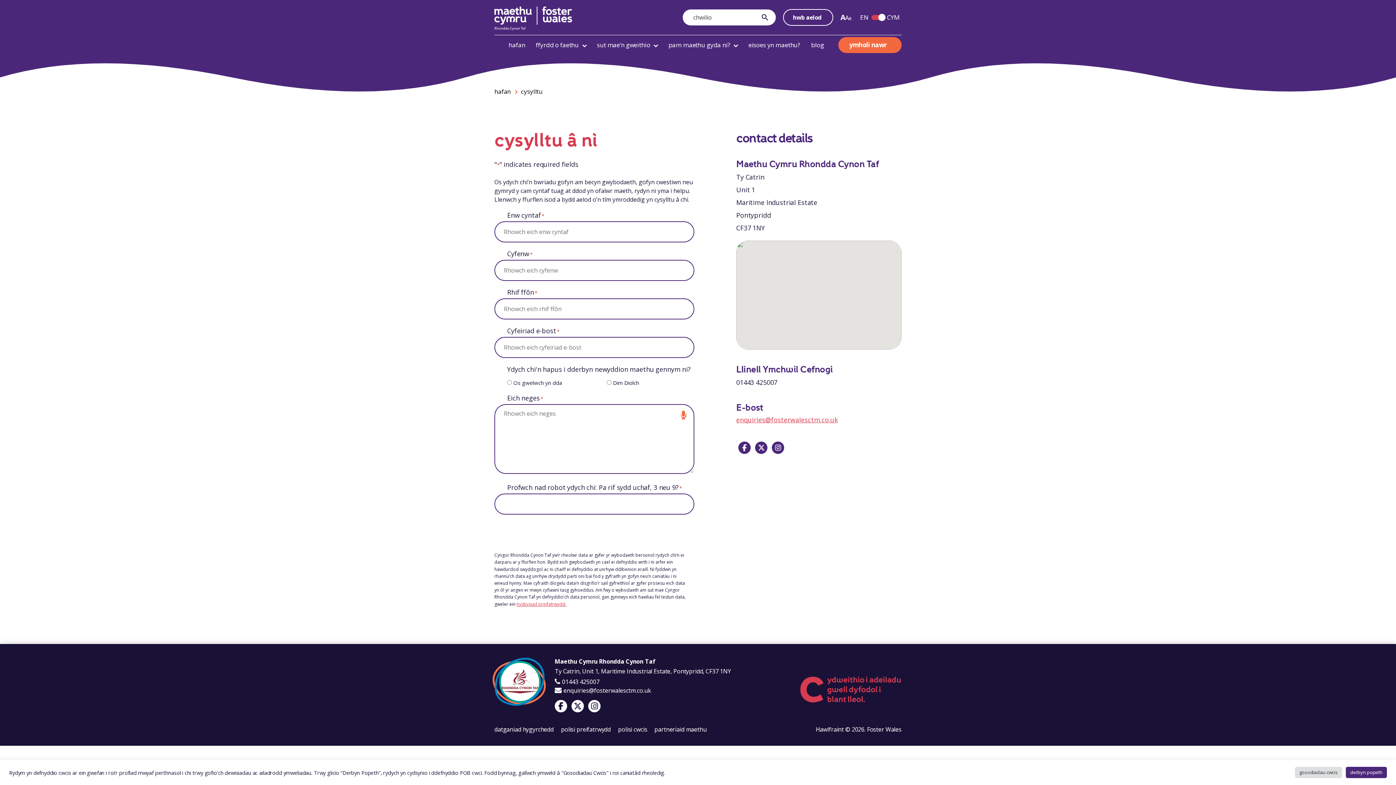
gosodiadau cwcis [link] (1318, 772)
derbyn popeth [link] (1366, 772)
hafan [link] (517, 45)
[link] (766, 17)
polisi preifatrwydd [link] (586, 729)
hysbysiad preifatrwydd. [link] (541, 604)
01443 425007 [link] (580, 682)
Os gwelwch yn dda (537, 382)
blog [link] (817, 45)
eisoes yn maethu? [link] (774, 45)
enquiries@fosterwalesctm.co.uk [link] (787, 419)
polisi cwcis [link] (632, 729)
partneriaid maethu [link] (680, 729)
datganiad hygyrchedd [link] (524, 729)
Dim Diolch (626, 382)
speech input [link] (683, 415)
